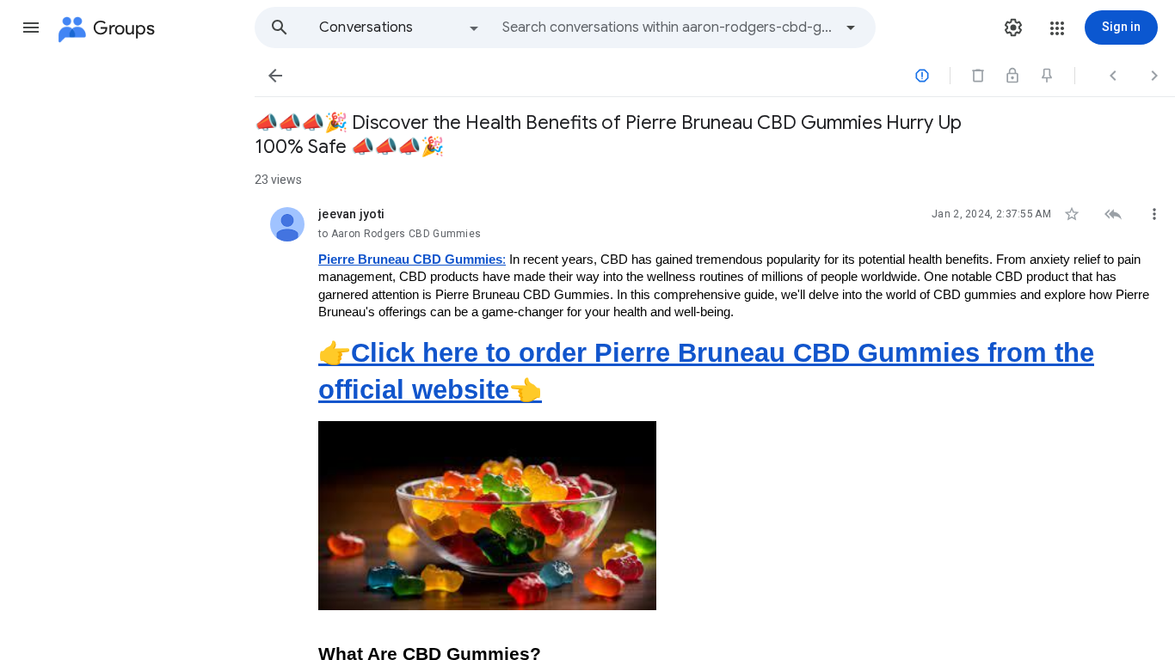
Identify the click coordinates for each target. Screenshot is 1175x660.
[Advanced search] (851, 27)
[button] (31, 27)
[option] (400, 27)
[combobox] (667, 27)
